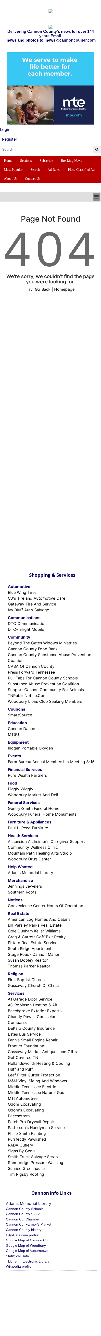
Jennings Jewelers (25, 886)
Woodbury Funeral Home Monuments (42, 814)
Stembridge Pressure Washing (35, 1162)
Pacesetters (19, 1115)
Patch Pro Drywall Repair (31, 1121)
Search (35, 170)
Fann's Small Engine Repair (33, 1040)
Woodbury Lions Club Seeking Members (45, 701)
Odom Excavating (24, 1104)
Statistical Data (17, 1256)
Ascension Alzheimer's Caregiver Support (46, 841)
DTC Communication (27, 623)
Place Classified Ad (81, 170)
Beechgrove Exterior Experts (35, 1010)
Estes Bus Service (24, 1034)
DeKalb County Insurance (31, 1028)
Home (8, 160)
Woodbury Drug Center (29, 859)
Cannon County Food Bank (33, 648)
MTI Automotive (23, 1098)
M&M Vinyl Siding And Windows (37, 1080)
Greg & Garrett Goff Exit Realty (37, 936)
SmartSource (20, 715)
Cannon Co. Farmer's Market (28, 1224)
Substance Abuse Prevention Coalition (43, 683)
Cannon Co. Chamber (23, 1219)
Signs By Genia (22, 1150)
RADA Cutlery (20, 1145)
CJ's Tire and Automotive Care (36, 598)
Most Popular (13, 170)
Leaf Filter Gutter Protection (34, 1075)
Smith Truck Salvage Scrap (33, 1156)
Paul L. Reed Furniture (28, 827)
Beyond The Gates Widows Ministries (42, 643)
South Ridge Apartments (30, 948)
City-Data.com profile (22, 1235)
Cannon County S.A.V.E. (25, 1214)
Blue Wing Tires (22, 592)
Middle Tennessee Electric (32, 1086)
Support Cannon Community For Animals (46, 689)
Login (5, 129)
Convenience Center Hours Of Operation (45, 905)
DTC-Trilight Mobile (26, 629)
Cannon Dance (21, 728)
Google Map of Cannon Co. (27, 1240)
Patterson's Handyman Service (36, 1127)
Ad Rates (54, 170)
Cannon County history (23, 1230)
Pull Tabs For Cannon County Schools (43, 678)
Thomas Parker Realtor (29, 966)
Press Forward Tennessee (31, 672)
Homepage (64, 289)
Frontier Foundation (26, 1045)
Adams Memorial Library (30, 872)
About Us (10, 179)
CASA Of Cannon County (31, 666)
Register (9, 139)
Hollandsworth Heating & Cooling (39, 1063)
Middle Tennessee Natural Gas (36, 1092)
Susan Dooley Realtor (28, 960)
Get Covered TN (23, 1057)
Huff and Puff (20, 1069)
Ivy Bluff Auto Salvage (28, 609)
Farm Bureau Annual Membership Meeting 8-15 (51, 761)
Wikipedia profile (18, 1266)
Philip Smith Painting (27, 1133)
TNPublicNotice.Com (27, 695)
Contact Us (32, 179)
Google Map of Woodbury (26, 1245)
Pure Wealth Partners (27, 775)
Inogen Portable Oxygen (30, 748)
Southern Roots (22, 892)
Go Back (42, 289)
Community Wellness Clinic (33, 847)
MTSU (13, 734)
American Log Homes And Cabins (39, 919)
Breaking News (71, 160)
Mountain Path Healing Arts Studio (40, 853)
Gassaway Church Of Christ (33, 985)
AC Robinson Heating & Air (32, 1004)
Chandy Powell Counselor (32, 1016)
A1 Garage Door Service (30, 999)
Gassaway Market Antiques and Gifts (42, 1051)
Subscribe (46, 160)
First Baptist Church (26, 979)
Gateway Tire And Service (32, 604)
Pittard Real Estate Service (32, 942)
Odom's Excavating (26, 1110)
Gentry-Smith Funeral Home (33, 808)
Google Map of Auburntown (27, 1251)
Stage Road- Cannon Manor (34, 954)
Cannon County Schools (24, 1209)
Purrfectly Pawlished (27, 1139)
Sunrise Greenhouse (26, 1168)
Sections (26, 160)
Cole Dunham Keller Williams (34, 931)
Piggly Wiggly (20, 788)
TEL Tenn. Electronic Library (28, 1261)
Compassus (18, 1022)
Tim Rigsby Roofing (26, 1174)
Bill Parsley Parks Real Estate (35, 925)
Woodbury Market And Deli (33, 794)
